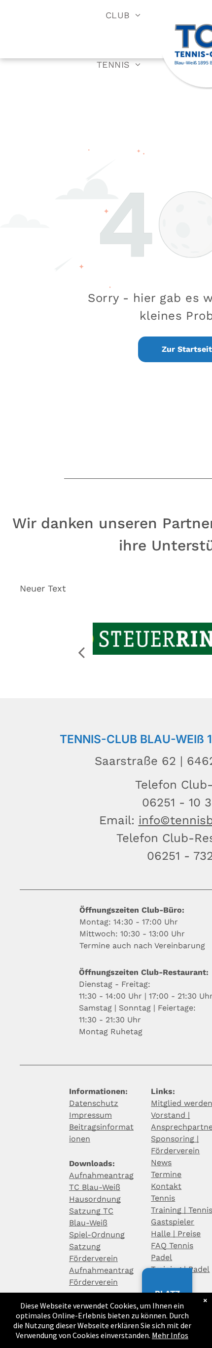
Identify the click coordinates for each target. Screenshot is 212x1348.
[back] (81, 652)
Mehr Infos (170, 1335)
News (161, 1162)
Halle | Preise (176, 1233)
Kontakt (166, 1186)
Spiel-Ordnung (97, 1234)
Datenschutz (93, 1103)
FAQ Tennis (172, 1245)
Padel (161, 1257)
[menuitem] (123, 15)
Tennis (163, 1198)
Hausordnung (95, 1199)
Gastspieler (172, 1221)
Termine (166, 1174)
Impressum (90, 1115)
